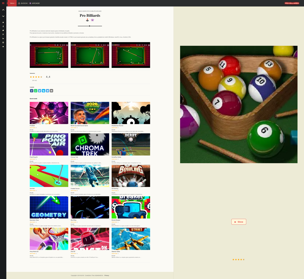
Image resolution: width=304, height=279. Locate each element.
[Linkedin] (3, 38)
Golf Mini (32, 188)
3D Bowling (115, 188)
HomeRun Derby (116, 157)
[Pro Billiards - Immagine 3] (131, 55)
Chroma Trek (74, 157)
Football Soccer (75, 188)
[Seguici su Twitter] (3, 30)
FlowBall (32, 126)
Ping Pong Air (34, 157)
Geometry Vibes (34, 220)
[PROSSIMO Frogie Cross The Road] (3, 9)
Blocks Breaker (116, 220)
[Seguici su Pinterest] (3, 34)
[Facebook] (31, 90)
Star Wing (73, 220)
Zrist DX (73, 251)
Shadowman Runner (117, 126)
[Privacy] (3, 42)
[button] (3, 3)
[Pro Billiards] (238, 104)
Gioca (239, 221)
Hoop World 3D (34, 251)
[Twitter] (39, 90)
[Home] (3, 22)
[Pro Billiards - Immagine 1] (49, 55)
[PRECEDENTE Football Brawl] (3, 16)
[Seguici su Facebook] (3, 26)
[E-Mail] (51, 90)
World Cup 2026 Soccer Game (79, 126)
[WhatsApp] (35, 90)
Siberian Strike (116, 251)
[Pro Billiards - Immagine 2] (90, 55)
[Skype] (43, 90)
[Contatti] (3, 46)
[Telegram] (47, 90)
